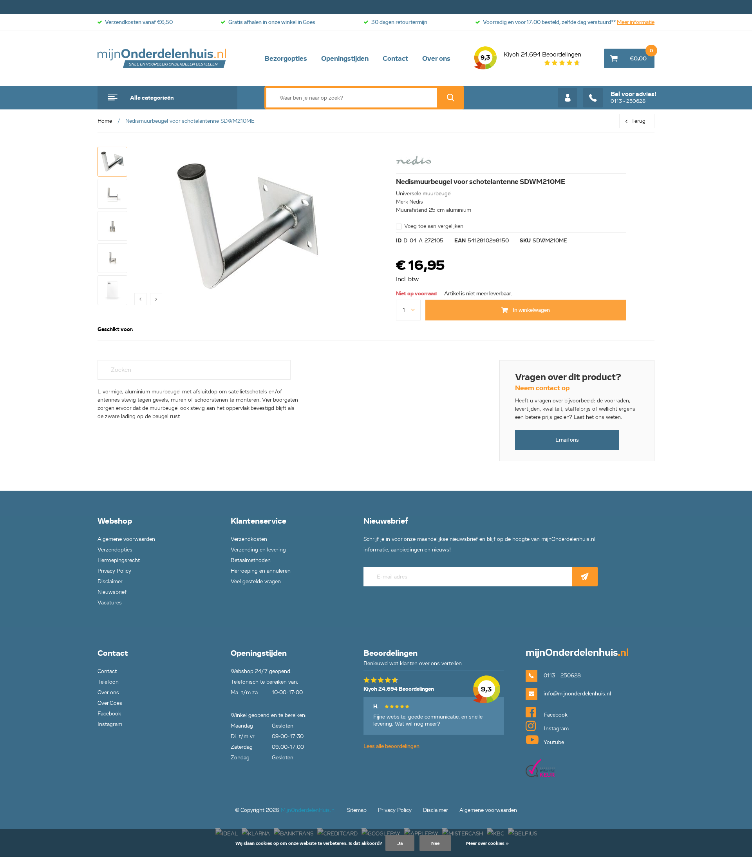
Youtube (553, 742)
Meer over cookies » (487, 843)
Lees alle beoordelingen (391, 746)
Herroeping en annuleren (261, 571)
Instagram (110, 724)
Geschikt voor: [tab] (116, 329)
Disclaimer (110, 581)
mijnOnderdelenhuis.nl (162, 58)
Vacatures (110, 602)
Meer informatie (635, 22)
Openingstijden (345, 58)
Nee (435, 843)
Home (105, 121)
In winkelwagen (531, 310)
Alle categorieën (152, 97)
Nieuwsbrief (112, 592)
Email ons (567, 440)
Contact (395, 58)
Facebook (109, 713)
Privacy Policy (114, 571)
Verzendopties (115, 549)
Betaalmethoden (251, 560)
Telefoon (108, 682)
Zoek (450, 97)
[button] (112, 161)
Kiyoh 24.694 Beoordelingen (531, 56)
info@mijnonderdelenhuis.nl (577, 693)
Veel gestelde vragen (256, 581)
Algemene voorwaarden (126, 539)
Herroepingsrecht (119, 560)
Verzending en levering (258, 549)
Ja (400, 843)
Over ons (436, 58)
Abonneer (585, 576)
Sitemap (357, 810)
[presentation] (140, 299)
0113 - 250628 (633, 97)
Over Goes (110, 703)
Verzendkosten (249, 539)
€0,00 (641, 55)
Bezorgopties (285, 58)
